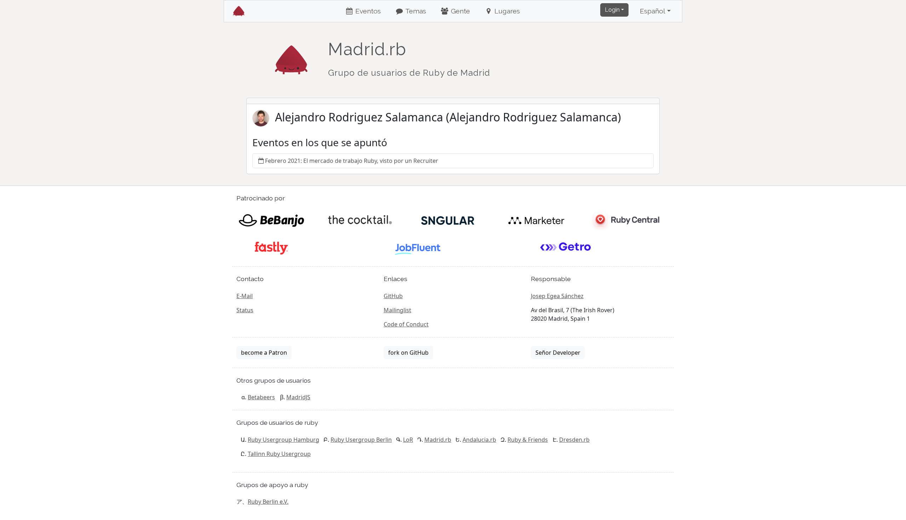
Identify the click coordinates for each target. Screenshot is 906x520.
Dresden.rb (574, 440)
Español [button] (652, 11)
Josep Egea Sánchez (557, 296)
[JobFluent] (418, 247)
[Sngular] (448, 220)
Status (244, 310)
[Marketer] (536, 220)
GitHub (393, 296)
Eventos (367, 11)
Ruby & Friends (528, 440)
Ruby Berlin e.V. (268, 501)
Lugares (506, 11)
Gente (459, 11)
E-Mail (244, 296)
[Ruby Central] (624, 220)
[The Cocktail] (360, 220)
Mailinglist (397, 310)
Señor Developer (557, 352)
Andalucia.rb (479, 440)
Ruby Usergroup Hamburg (283, 440)
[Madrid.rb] (291, 56)
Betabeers (261, 397)
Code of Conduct (406, 324)
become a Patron (264, 352)
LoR (408, 440)
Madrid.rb (437, 440)
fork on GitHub (408, 352)
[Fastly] (271, 247)
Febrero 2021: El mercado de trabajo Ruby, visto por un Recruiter (351, 161)
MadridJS (298, 397)
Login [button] (612, 9)
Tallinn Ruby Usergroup (279, 454)
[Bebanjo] (271, 220)
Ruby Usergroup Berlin (361, 440)
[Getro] (566, 247)
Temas (415, 11)
